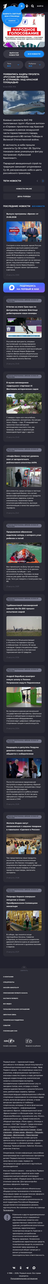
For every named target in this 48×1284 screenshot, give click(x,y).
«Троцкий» (38, 1132)
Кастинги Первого (10, 998)
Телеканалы (8, 1210)
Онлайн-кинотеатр (11, 987)
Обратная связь (9, 1015)
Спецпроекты (8, 982)
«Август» (6, 1130)
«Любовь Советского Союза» (23, 1130)
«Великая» (7, 1135)
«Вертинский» (19, 1135)
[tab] (14, 54)
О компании (8, 977)
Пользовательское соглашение (16, 1009)
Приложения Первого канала (15, 993)
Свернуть (24, 970)
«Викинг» (29, 1132)
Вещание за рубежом (33, 1046)
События (6, 1025)
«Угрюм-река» (19, 1132)
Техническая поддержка (13, 1020)
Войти (40, 6)
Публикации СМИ (10, 1031)
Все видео (7, 1004)
